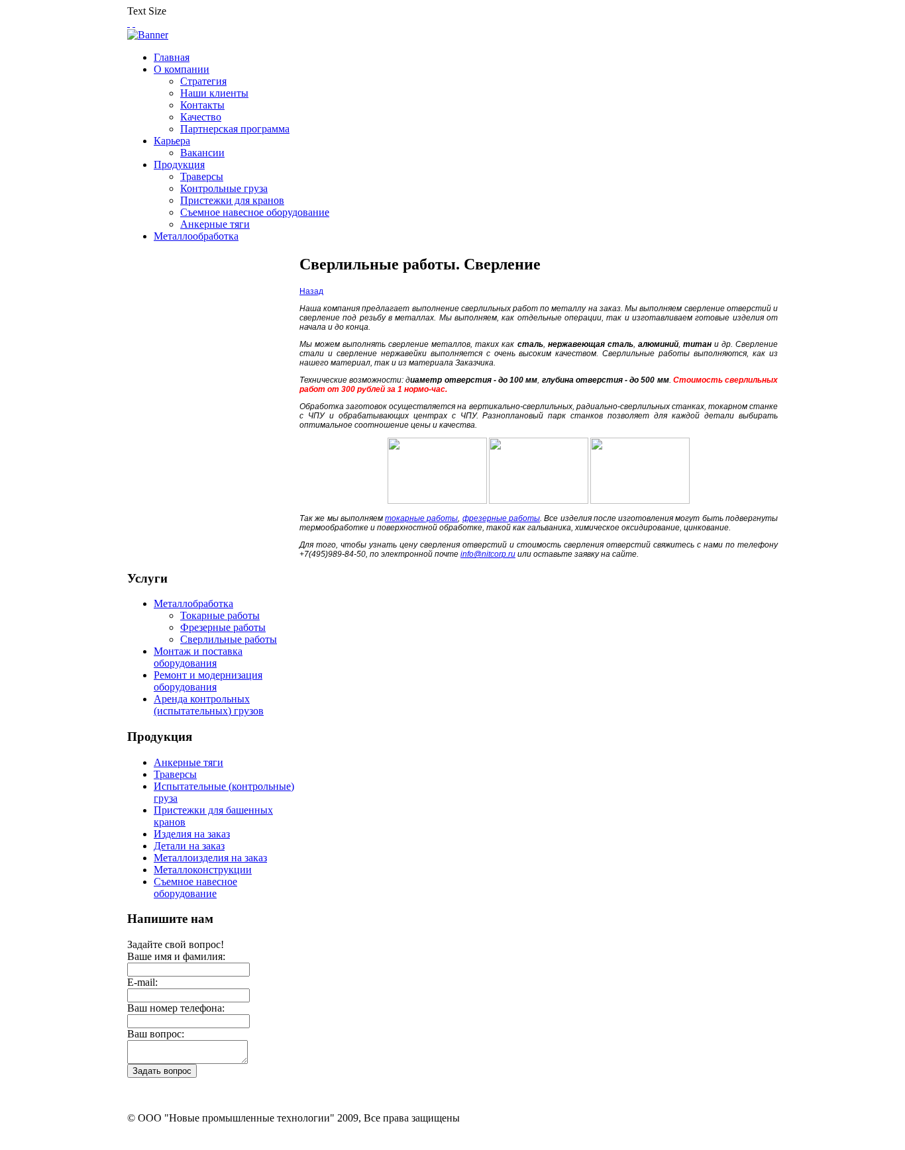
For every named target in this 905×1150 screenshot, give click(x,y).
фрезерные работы (501, 518)
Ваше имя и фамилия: (176, 956)
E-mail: (142, 982)
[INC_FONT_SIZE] (128, 22)
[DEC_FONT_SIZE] (134, 22)
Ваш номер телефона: (176, 1008)
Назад (311, 291)
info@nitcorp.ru (487, 554)
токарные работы (421, 518)
